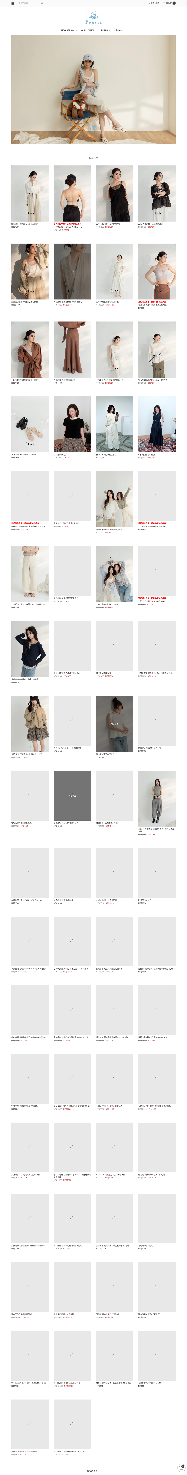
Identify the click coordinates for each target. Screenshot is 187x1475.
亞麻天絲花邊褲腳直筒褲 (21, 1364)
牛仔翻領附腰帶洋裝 (146, 454)
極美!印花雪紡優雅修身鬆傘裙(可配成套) (113, 1062)
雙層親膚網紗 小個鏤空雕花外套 (24, 302)
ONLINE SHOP (88, 30)
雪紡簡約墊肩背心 (145, 1289)
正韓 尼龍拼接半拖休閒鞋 (106, 912)
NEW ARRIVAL (68, 30)
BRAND (104, 30)
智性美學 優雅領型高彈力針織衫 (24, 1137)
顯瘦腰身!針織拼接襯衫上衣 (149, 760)
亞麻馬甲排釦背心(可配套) (149, 1364)
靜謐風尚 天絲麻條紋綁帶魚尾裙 (151, 1212)
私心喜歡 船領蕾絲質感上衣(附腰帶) (153, 380)
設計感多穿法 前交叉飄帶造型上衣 (25, 1212)
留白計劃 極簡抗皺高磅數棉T (66, 607)
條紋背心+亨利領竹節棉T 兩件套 (24, 685)
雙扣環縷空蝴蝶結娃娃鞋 (21, 835)
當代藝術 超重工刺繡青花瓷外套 (109, 987)
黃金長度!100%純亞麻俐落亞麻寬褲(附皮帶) (72, 1137)
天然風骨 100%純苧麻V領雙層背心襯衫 (154, 1137)
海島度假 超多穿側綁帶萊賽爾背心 (68, 302)
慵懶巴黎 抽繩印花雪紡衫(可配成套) (153, 1062)
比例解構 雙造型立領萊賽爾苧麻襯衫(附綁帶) (157, 987)
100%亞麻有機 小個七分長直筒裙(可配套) (28, 1439)
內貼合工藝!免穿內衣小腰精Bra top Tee (28, 533)
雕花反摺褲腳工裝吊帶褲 (64, 1364)
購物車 (170, 3)
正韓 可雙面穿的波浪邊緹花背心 (67, 685)
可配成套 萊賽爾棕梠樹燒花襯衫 (24, 380)
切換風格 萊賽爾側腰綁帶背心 (66, 835)
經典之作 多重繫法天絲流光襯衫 (24, 224)
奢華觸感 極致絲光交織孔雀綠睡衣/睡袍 (112, 1289)
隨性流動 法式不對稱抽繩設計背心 (68, 1289)
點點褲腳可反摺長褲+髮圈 (107, 835)
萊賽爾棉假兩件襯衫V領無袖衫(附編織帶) (28, 1289)
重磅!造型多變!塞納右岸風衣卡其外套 (26, 760)
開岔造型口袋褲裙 (103, 685)
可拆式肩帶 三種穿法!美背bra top (68, 227)
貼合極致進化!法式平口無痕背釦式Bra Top (113, 1439)
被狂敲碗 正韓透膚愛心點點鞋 (23, 454)
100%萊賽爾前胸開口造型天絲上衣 (110, 1212)
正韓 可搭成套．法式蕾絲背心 (108, 224)
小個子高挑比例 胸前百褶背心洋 (109, 1137)
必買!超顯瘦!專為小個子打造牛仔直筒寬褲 (71, 987)
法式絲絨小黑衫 (60, 454)
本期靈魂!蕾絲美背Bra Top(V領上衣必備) (28, 987)
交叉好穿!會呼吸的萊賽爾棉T (150, 1439)
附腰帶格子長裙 (144, 912)
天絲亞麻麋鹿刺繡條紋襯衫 (107, 607)
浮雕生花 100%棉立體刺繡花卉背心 (110, 380)
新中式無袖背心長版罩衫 (106, 454)
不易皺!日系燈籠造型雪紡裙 (107, 1364)
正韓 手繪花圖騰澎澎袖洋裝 (107, 302)
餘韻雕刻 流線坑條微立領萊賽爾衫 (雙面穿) (29, 1062)
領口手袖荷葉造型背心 (105, 760)
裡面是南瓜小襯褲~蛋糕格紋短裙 (67, 760)
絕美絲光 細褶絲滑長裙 (63, 912)
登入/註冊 (155, 3)
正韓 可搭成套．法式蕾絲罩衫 (150, 224)
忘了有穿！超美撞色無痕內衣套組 (152, 533)
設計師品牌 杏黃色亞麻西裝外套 (67, 1433)
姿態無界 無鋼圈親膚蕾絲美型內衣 (152, 305)
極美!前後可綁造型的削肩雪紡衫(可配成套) (71, 1062)
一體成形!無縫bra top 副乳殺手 (151, 611)
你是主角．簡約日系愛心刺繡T (66, 529)
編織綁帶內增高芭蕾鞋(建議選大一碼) (26, 912)
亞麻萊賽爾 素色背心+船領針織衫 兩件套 (155, 685)
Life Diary (119, 30)
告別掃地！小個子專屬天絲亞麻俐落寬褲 (28, 607)
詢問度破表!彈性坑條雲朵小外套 (109, 529)
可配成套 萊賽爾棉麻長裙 (64, 380)
